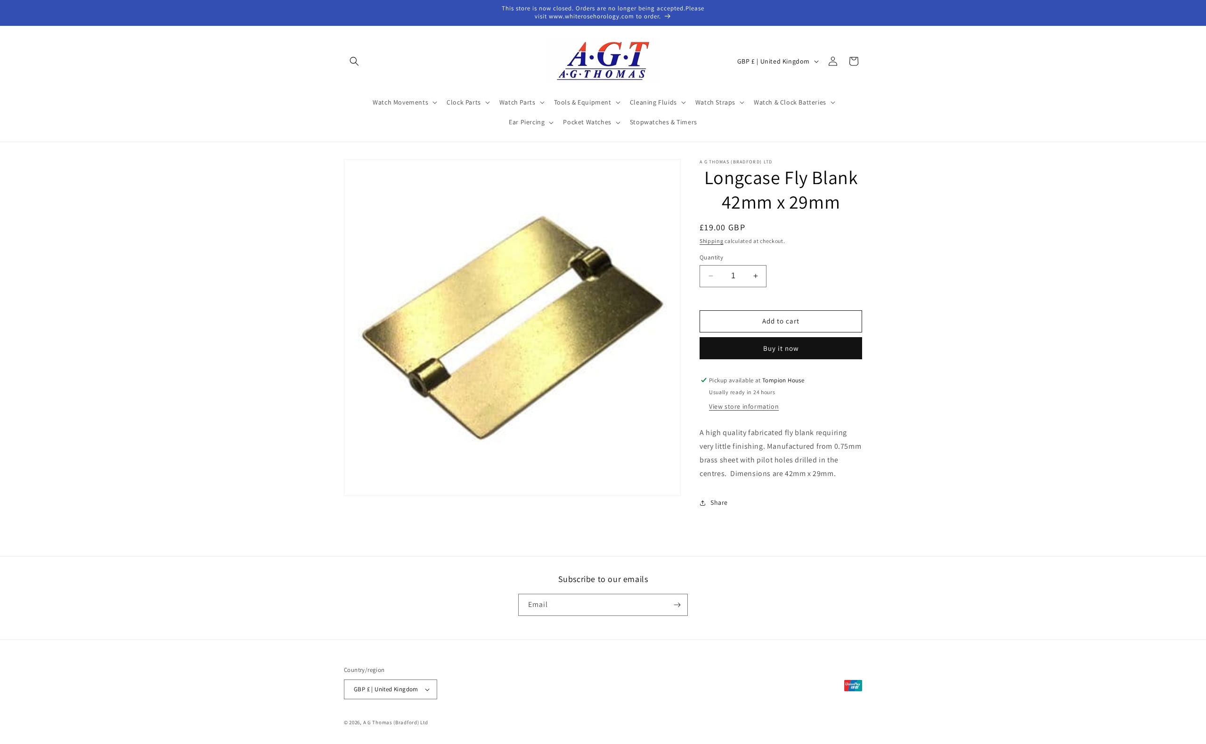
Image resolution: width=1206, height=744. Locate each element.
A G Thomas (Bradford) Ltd (396, 722)
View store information (744, 406)
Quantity (711, 257)
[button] (354, 61)
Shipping (712, 240)
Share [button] (719, 502)
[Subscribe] (677, 605)
